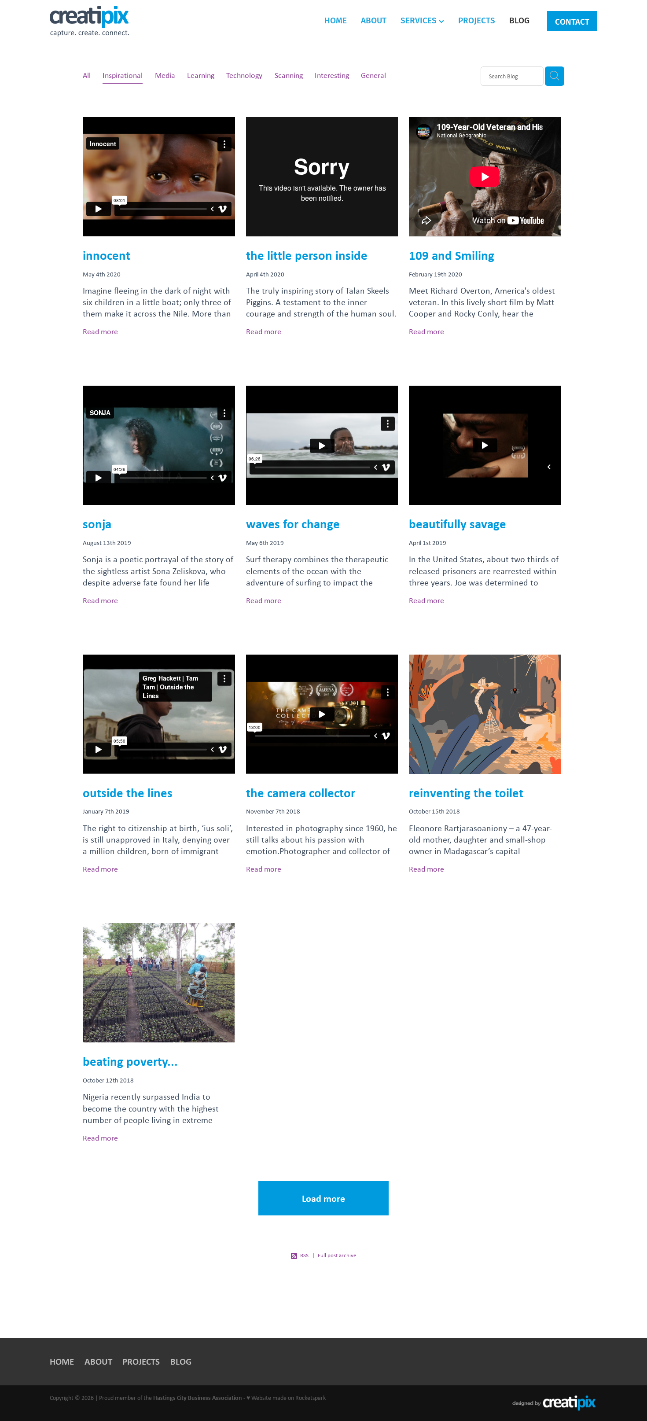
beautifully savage (457, 523)
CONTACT (572, 21)
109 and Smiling (451, 255)
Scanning (289, 75)
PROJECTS (476, 20)
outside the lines (128, 792)
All (87, 75)
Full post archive (337, 1255)
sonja (97, 523)
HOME (335, 20)
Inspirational (123, 75)
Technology (244, 75)
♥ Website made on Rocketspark (286, 1397)
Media (165, 75)
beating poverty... (130, 1061)
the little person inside (307, 255)
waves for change (293, 523)
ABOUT (373, 20)
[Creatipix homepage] (104, 21)
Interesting (332, 75)
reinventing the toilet (466, 792)
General (373, 75)
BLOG (519, 20)
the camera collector (300, 792)
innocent (106, 255)
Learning (200, 75)
